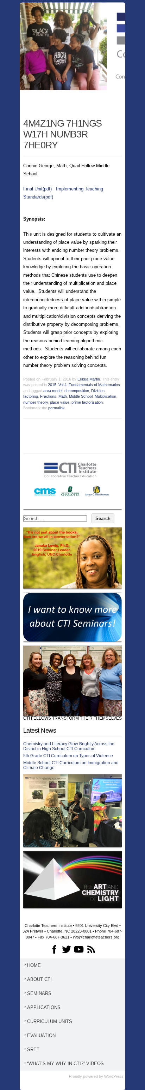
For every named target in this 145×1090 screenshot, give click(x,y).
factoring (30, 396)
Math (62, 396)
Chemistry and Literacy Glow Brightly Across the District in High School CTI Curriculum (68, 746)
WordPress (114, 1076)
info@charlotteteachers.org (96, 937)
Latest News (39, 730)
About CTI (39, 979)
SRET (33, 1049)
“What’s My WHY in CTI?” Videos (65, 1063)
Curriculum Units (49, 1021)
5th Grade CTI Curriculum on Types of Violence (68, 755)
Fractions (48, 396)
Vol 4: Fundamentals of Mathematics (89, 385)
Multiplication (105, 396)
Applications (44, 1007)
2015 (52, 385)
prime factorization (87, 402)
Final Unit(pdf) (37, 188)
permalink (56, 408)
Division (98, 391)
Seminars (39, 993)
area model (52, 391)
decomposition (76, 391)
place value (59, 402)
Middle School (81, 396)
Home (34, 965)
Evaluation (41, 1035)
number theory (35, 402)
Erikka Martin (88, 379)
